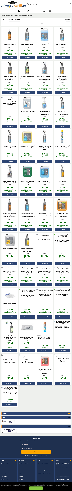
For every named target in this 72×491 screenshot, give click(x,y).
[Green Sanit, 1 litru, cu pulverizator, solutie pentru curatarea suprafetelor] (44, 290)
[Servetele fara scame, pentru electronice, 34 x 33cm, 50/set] (27, 268)
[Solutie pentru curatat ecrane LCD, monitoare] (62, 177)
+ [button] (69, 413)
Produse (31, 10)
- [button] (69, 418)
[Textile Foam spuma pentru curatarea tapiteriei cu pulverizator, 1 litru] (9, 73)
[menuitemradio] (42, 23)
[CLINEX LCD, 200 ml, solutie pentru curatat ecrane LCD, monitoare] (9, 40)
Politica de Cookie (11, 485)
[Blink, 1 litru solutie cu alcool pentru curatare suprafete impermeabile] (27, 40)
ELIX (62, 253)
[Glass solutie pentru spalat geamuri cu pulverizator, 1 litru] (62, 40)
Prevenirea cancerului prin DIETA (62, 479)
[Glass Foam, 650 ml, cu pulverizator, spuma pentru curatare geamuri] (44, 108)
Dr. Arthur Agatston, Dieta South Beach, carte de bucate (62, 464)
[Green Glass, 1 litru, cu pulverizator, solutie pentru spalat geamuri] (9, 333)
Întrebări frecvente (4, 479)
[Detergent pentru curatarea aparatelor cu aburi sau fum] (44, 235)
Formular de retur (22, 466)
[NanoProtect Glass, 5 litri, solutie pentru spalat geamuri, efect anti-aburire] (9, 99)
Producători (21, 476)
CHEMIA (62, 151)
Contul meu (22, 10)
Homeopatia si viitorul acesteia (62, 476)
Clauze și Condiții (31, 485)
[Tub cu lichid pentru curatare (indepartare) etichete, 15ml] (9, 268)
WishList (39, 10)
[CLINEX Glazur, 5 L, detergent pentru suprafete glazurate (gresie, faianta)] (62, 356)
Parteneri (21, 479)
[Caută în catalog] (69, 4)
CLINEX (9, 47)
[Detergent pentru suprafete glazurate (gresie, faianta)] (44, 211)
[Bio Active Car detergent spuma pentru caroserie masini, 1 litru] (27, 73)
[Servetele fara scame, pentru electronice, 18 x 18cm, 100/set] (44, 268)
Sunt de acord (36, 488)
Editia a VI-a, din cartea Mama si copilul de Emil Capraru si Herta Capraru (62, 472)
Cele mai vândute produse (43, 463)
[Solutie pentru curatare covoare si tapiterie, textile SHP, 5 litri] (9, 245)
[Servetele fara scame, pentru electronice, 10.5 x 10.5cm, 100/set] (9, 301)
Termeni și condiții (4, 463)
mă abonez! (36, 452)
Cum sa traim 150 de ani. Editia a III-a (63, 467)
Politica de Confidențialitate (21, 485)
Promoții (21, 473)
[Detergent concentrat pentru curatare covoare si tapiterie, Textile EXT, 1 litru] (27, 245)
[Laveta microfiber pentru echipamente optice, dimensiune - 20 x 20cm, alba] (27, 333)
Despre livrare (4, 476)
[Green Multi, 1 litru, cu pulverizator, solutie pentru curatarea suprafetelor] (62, 290)
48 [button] (67, 22)
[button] (51, 11)
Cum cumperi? (4, 473)
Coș (46, 11)
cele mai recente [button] (13, 22)
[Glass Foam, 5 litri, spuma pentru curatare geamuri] (27, 108)
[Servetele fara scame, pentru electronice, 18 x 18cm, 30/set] (62, 268)
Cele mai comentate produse (43, 466)
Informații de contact (23, 463)
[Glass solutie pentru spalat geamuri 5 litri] (44, 40)
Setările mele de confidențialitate (44, 473)
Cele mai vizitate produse (43, 470)
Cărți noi (21, 470)
